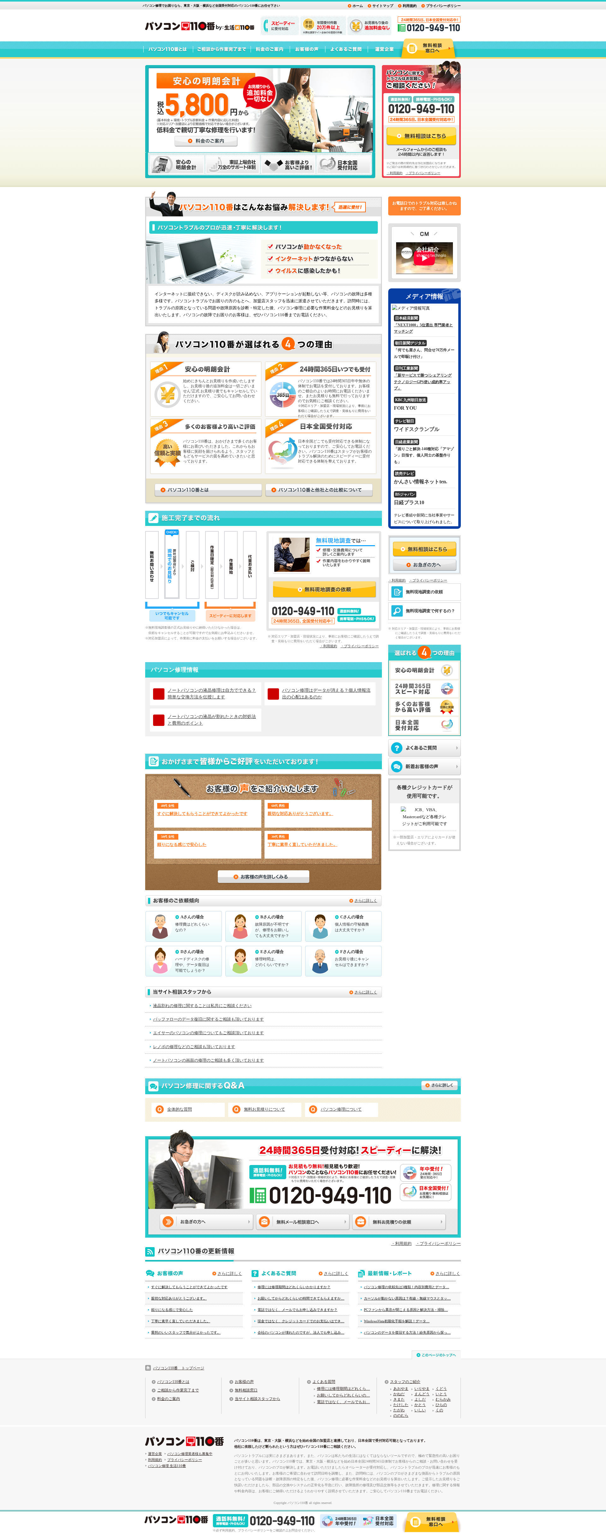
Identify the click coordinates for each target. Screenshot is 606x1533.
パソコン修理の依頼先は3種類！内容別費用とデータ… (406, 1287)
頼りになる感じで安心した (181, 844)
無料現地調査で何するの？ (430, 610)
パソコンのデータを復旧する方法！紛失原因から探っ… (407, 1332)
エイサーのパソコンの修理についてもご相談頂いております (208, 1032)
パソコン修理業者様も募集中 (189, 1454)
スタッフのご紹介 (405, 1381)
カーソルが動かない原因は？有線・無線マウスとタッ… (407, 1298)
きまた (399, 1399)
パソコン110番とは (173, 1381)
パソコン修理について (341, 1109)
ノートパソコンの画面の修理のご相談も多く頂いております (208, 1060)
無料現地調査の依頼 (424, 591)
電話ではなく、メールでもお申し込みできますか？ (297, 1310)
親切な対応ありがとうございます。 (300, 813)
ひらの (441, 1405)
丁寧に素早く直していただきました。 (302, 844)
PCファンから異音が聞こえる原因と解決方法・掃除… (406, 1310)
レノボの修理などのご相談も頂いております (194, 1046)
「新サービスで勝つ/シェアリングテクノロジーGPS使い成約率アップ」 (423, 381)
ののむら (400, 1415)
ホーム (358, 6)
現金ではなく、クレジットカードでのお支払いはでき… (301, 1321)
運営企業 (155, 1454)
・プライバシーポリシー (423, 173)
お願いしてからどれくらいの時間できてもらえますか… (301, 1298)
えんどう (422, 1394)
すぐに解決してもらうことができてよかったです (202, 813)
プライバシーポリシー (443, 6)
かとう (420, 1405)
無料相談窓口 (246, 1390)
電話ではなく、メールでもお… (343, 1402)
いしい (420, 1410)
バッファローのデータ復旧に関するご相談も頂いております (208, 1019)
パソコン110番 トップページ (178, 1368)
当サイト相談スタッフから (257, 1399)
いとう (441, 1394)
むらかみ (443, 1399)
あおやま (400, 1388)
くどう (441, 1388)
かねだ (399, 1394)
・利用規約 (394, 173)
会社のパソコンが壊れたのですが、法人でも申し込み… (301, 1332)
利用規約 (410, 6)
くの (439, 1410)
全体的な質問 (179, 1109)
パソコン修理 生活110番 (167, 1466)
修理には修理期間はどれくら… (343, 1388)
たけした (400, 1405)
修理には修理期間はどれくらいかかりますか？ (294, 1287)
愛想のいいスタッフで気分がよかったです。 (186, 1332)
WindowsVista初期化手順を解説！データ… (397, 1321)
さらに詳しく (365, 900)
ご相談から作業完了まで (178, 1390)
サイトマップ (382, 6)
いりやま (422, 1388)
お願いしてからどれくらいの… (343, 1395)
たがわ (399, 1410)
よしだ (420, 1399)
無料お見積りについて (264, 1109)
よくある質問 (323, 1381)
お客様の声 (244, 1381)
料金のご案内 (168, 1399)
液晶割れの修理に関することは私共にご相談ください (202, 1005)
